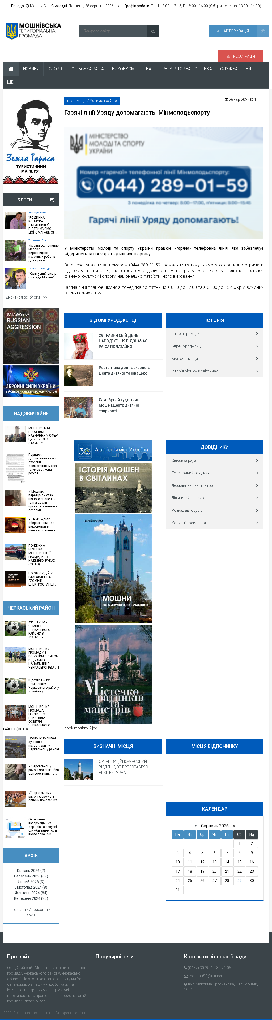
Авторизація (236, 31)
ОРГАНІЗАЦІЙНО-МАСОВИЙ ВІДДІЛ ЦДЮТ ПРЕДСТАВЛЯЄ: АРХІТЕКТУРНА (124, 767)
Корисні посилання (189, 523)
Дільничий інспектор (190, 498)
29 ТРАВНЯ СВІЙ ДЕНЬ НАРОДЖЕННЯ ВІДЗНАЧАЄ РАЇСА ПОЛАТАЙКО (123, 341)
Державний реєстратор (192, 485)
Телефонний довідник (190, 473)
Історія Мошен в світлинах (195, 371)
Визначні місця (185, 358)
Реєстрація (243, 56)
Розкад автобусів (187, 510)
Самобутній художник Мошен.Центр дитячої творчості (119, 405)
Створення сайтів (70, 1013)
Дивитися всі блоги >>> (26, 297)
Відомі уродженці (186, 346)
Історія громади (185, 334)
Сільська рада (184, 460)
